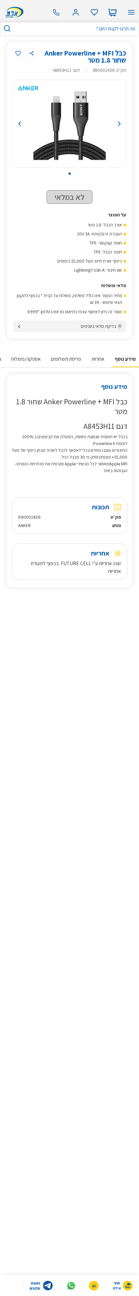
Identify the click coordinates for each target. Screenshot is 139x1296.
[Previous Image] (29, 123)
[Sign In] (75, 12)
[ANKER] (28, 88)
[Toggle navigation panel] (131, 12)
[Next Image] (110, 123)
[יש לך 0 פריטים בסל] (112, 12)
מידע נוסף (125, 359)
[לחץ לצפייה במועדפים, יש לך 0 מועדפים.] (94, 12)
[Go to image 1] (70, 173)
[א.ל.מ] (13, 12)
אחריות (97, 359)
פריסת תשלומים (66, 359)
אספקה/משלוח (26, 359)
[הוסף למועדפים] (18, 53)
